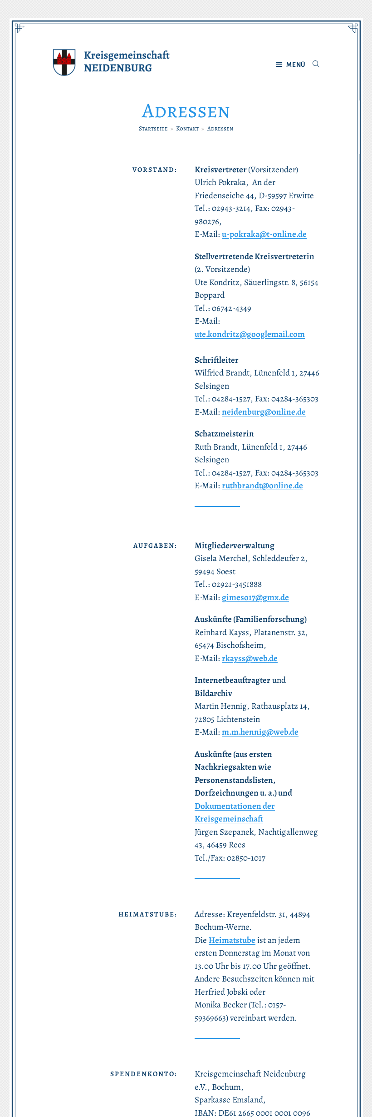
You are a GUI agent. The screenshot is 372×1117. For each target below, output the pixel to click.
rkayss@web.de (250, 658)
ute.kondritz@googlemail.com (250, 334)
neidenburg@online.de (264, 412)
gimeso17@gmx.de (255, 597)
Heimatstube (232, 940)
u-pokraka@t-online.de (264, 234)
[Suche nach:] (313, 65)
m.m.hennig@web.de (260, 732)
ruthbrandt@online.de (262, 485)
